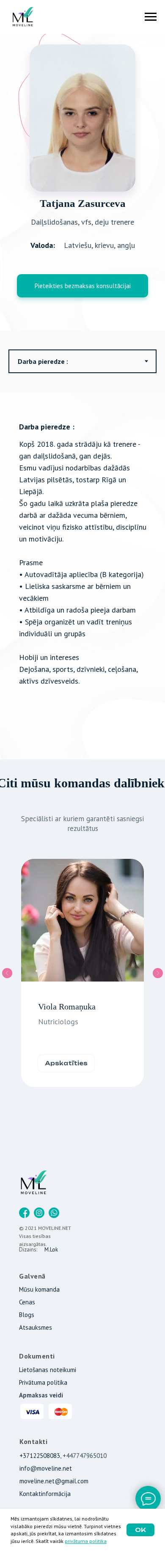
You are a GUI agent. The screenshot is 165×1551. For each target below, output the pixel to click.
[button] (82, 285)
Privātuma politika (43, 1382)
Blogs (26, 1315)
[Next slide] (158, 973)
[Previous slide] (7, 973)
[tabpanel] (82, 575)
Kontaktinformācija (45, 1494)
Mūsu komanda (39, 1289)
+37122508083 (39, 1456)
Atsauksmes (35, 1327)
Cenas (27, 1302)
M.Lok (51, 1249)
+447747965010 (85, 1456)
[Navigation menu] (151, 17)
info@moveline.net (45, 1468)
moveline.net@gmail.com (53, 1481)
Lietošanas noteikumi (47, 1370)
